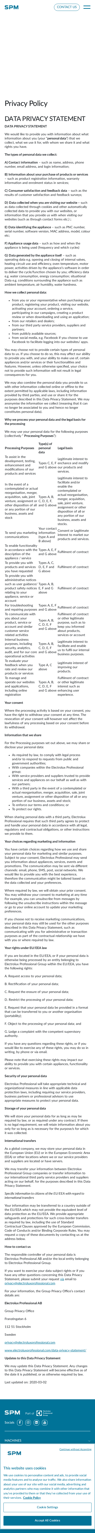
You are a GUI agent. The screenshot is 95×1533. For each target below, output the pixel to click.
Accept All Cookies (47, 1520)
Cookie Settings (47, 1507)
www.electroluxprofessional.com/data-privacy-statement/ (45, 1350)
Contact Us (67, 7)
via (62, 1279)
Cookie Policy (32, 1497)
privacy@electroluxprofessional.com (30, 1283)
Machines (13, 1440)
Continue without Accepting (75, 1449)
